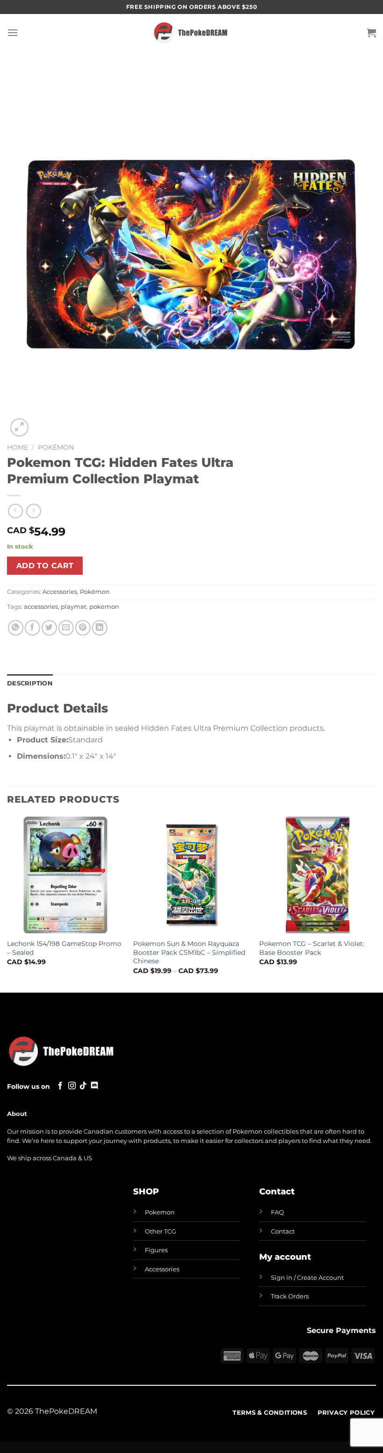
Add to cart (45, 565)
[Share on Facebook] (32, 627)
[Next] (376, 904)
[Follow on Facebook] (60, 1086)
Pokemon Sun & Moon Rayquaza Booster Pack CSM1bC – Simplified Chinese (189, 952)
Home (17, 447)
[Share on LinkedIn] (99, 627)
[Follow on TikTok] (83, 1086)
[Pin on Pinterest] (83, 627)
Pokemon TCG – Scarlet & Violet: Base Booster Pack (311, 948)
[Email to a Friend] (66, 627)
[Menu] (12, 32)
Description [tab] (30, 683)
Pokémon (56, 447)
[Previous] (7, 904)
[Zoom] (19, 427)
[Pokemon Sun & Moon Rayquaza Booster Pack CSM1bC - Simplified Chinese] (191, 875)
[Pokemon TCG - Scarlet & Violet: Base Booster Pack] (317, 875)
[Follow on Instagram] (72, 1086)
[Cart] (371, 32)
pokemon (104, 606)
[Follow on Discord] (94, 1086)
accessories (41, 606)
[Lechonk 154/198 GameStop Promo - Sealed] (65, 875)
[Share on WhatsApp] (15, 627)
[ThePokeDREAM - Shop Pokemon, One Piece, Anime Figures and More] (191, 32)
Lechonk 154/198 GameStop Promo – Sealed (64, 948)
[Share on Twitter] (49, 627)
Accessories (60, 591)
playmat (73, 606)
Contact (283, 1231)
